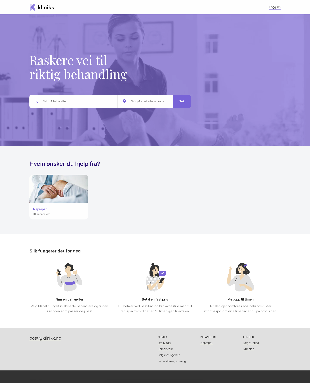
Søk (182, 101)
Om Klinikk (164, 343)
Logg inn (275, 7)
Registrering (251, 343)
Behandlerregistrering (172, 361)
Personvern (165, 349)
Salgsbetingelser (169, 355)
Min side (248, 349)
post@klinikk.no (45, 338)
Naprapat (206, 343)
